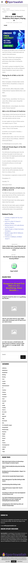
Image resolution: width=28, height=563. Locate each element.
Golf (3, 403)
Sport (3, 440)
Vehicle (4, 447)
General (14, 14)
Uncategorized (5, 445)
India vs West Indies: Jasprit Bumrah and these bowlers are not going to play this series (14, 248)
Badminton (4, 370)
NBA (3, 418)
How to (4, 409)
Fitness (4, 392)
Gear (3, 398)
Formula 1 (4, 396)
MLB (3, 414)
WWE (3, 449)
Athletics (4, 368)
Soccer (3, 438)
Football (4, 394)
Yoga (3, 451)
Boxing (4, 377)
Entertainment (5, 385)
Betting (4, 374)
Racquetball (5, 427)
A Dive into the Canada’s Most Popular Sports (13, 476)
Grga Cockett (9, 22)
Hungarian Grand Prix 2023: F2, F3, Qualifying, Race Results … (14, 298)
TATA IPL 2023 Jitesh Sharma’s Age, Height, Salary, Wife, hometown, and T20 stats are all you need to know (13, 320)
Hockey (4, 407)
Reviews (4, 431)
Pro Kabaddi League (7, 425)
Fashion (4, 390)
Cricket (4, 383)
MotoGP (4, 416)
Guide (3, 405)
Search (4, 354)
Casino (4, 381)
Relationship (5, 429)
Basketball (4, 372)
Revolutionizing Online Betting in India (11, 484)
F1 (2, 387)
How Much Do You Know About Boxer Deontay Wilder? (14, 258)
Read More (19, 561)
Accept (13, 561)
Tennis (3, 442)
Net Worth (4, 420)
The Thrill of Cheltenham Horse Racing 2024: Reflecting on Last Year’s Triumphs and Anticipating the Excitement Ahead (13, 499)
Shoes (3, 436)
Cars (3, 379)
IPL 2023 (4, 412)
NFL (3, 423)
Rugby (3, 434)
